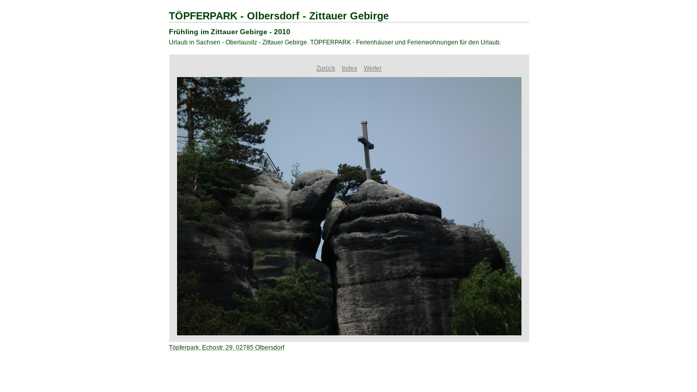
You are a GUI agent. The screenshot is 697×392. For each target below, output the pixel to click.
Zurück (325, 68)
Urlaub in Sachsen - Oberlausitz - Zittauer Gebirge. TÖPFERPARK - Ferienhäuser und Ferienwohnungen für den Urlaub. (335, 42)
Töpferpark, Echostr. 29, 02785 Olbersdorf (226, 347)
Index (349, 68)
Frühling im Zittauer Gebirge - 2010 (229, 32)
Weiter (373, 68)
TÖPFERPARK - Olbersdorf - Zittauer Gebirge (279, 15)
